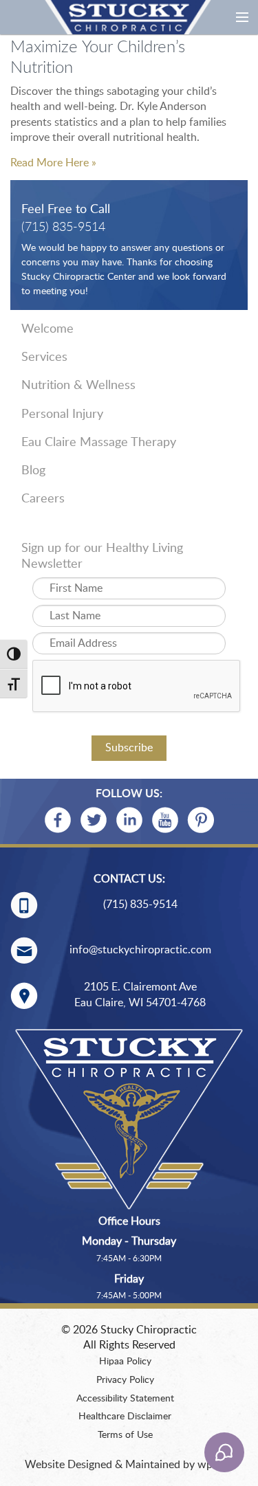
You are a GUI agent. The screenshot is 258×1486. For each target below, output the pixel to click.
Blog (33, 471)
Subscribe (129, 747)
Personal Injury (62, 414)
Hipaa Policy (125, 1361)
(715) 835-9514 (63, 227)
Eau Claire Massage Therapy (98, 442)
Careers (43, 499)
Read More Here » (53, 162)
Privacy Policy (125, 1380)
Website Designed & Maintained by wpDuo (129, 1464)
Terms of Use (125, 1435)
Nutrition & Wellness (78, 385)
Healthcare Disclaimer (124, 1416)
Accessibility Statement (125, 1399)
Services (44, 357)
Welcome (47, 329)
